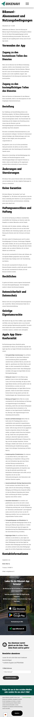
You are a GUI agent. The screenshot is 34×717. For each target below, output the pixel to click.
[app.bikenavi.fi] (17, 626)
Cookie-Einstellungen (26, 697)
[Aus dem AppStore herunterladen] (17, 606)
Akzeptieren (17, 713)
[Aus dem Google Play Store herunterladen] (17, 613)
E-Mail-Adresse (7, 668)
